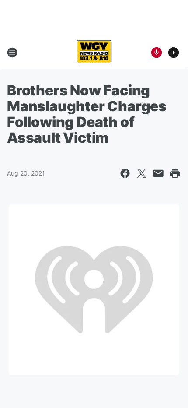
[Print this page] (175, 173)
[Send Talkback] (156, 52)
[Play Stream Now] (173, 52)
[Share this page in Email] (158, 173)
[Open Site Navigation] (12, 52)
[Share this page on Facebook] (125, 173)
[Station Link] (94, 53)
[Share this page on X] (142, 173)
